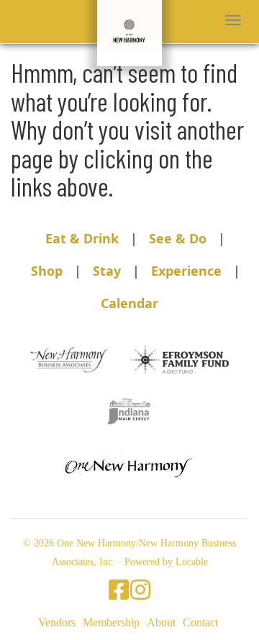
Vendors (57, 622)
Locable (192, 561)
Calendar (129, 303)
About (161, 622)
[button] (233, 20)
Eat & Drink (82, 238)
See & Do (177, 238)
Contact (200, 622)
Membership (111, 622)
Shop (47, 270)
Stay (107, 270)
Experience (186, 270)
